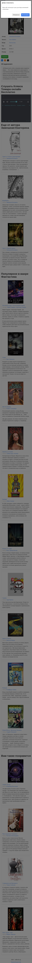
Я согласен (25, 15)
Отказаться (16, 15)
